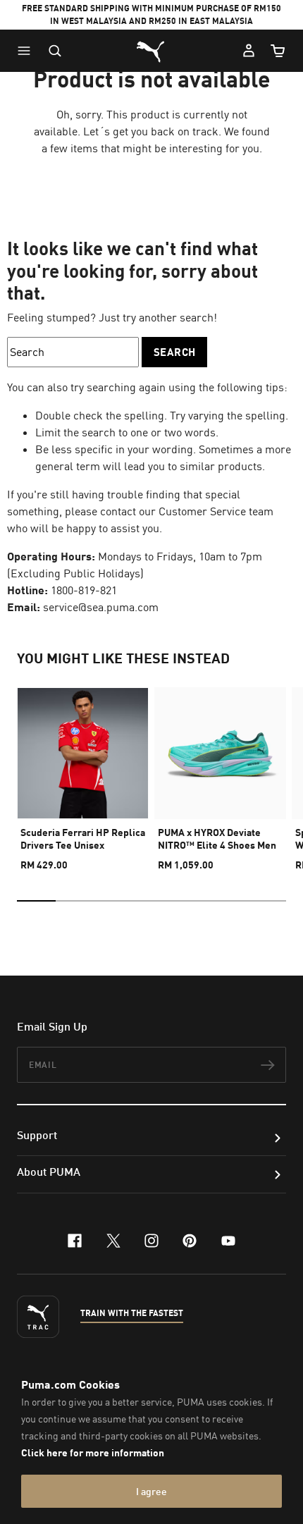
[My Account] (248, 50)
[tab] (36, 901)
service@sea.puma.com (101, 607)
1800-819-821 (84, 590)
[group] (83, 773)
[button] (27, 51)
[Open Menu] (27, 51)
